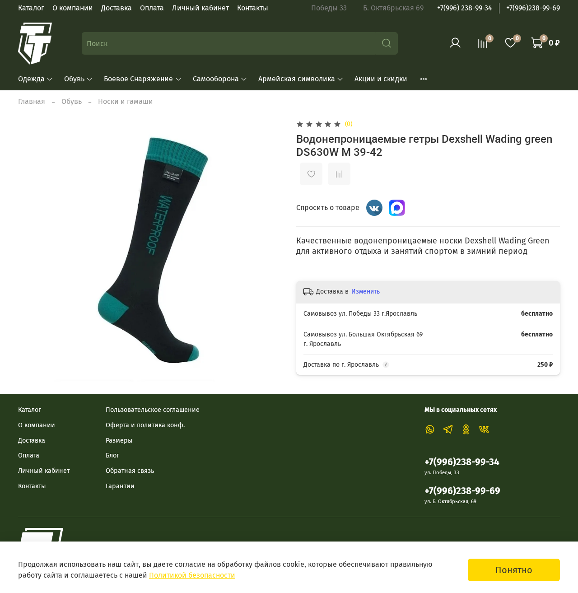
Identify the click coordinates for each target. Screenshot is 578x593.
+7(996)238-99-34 (461, 462)
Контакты (252, 8)
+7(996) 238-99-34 (464, 8)
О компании (72, 8)
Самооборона (216, 79)
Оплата (152, 8)
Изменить (365, 291)
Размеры (119, 440)
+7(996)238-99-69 (533, 8)
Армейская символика (296, 79)
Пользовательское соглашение (153, 410)
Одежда (31, 79)
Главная (31, 101)
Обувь (74, 79)
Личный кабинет (200, 8)
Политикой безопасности (192, 575)
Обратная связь (130, 471)
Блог (112, 455)
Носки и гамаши (125, 101)
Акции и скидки (380, 79)
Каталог (31, 8)
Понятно (513, 570)
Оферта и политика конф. (145, 425)
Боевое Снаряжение (138, 79)
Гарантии (120, 486)
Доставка (116, 8)
